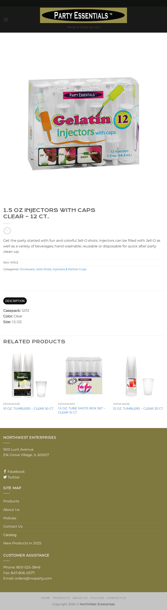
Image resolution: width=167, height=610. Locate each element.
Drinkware (27, 269)
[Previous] (3, 388)
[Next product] (7, 230)
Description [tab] (15, 301)
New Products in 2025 (22, 543)
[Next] (163, 388)
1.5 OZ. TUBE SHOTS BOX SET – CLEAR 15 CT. (81, 410)
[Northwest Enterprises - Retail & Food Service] (83, 15)
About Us (11, 510)
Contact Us (13, 526)
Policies (9, 518)
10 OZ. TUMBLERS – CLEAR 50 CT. (28, 408)
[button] (5, 19)
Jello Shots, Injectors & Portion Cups (61, 269)
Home (45, 598)
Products (11, 501)
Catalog (10, 535)
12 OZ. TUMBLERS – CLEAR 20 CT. (138, 408)
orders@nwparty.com (33, 578)
